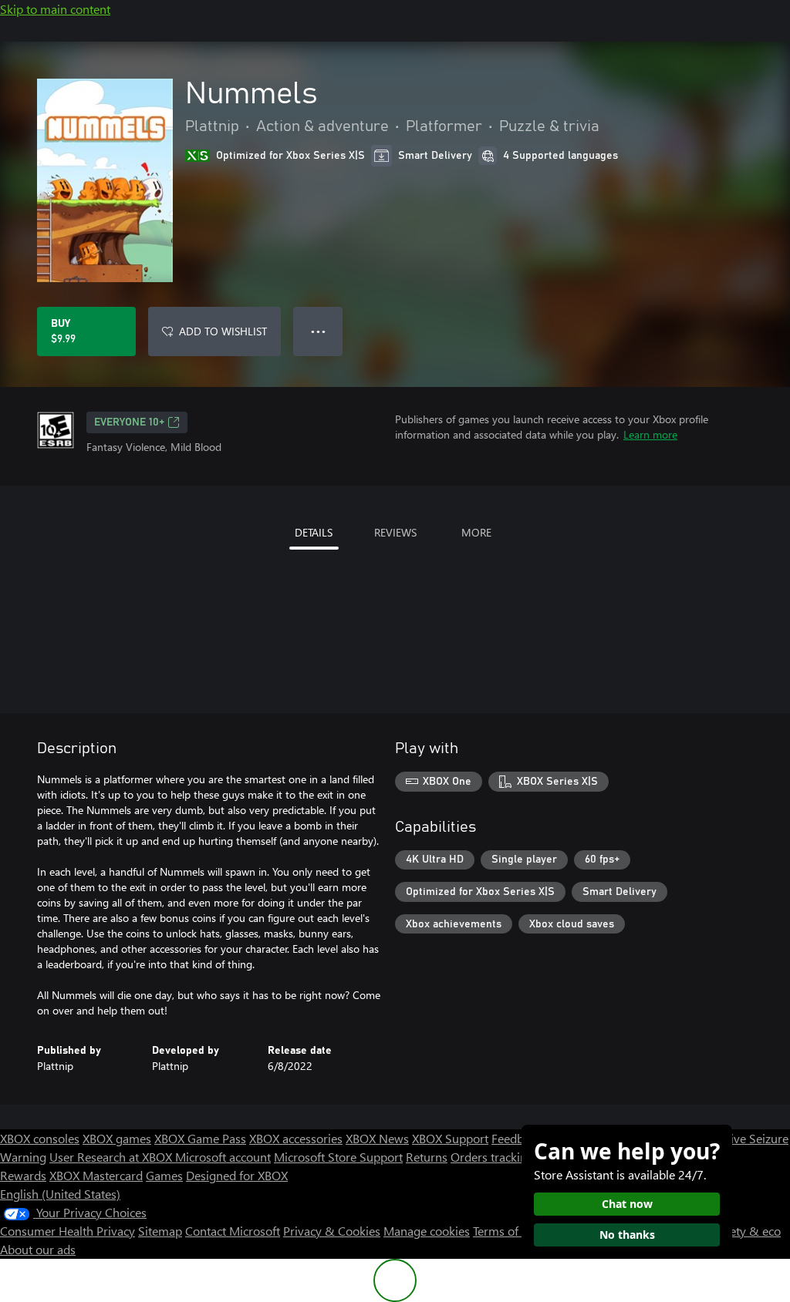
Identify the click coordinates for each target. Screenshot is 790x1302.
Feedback (516, 1138)
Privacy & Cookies (331, 1231)
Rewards (23, 1175)
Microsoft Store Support (338, 1157)
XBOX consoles (39, 1138)
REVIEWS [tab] (395, 532)
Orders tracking (492, 1157)
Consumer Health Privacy (67, 1231)
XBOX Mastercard (96, 1175)
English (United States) (60, 1194)
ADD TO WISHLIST (223, 331)
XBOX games (117, 1138)
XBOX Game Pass (200, 1138)
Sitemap (160, 1231)
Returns (426, 1157)
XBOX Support (450, 1138)
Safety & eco (747, 1231)
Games (164, 1175)
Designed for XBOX (237, 1175)
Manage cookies (426, 1231)
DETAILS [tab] (314, 532)
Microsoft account (223, 1157)
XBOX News (377, 1138)
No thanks (627, 1234)
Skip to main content (55, 9)
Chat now (627, 1203)
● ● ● (318, 331)
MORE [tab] (476, 532)
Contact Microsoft (232, 1231)
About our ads (38, 1249)
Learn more (650, 434)
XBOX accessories (296, 1138)
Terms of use (506, 1231)
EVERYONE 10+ (129, 422)
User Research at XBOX (112, 1157)
